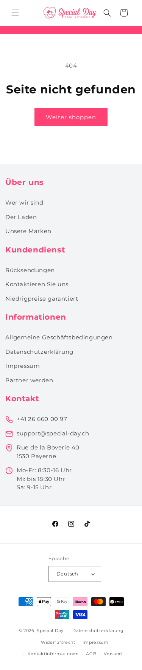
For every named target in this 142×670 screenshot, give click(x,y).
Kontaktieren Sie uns (37, 284)
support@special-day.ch (53, 433)
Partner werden (29, 380)
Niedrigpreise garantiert (41, 298)
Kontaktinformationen (53, 653)
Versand (113, 653)
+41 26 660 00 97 (42, 418)
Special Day (50, 630)
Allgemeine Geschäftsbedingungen (59, 337)
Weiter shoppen (71, 117)
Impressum (22, 365)
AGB (91, 653)
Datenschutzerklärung (39, 351)
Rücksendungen (30, 270)
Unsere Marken (28, 231)
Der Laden (21, 217)
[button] (15, 13)
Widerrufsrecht (58, 642)
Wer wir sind (24, 202)
